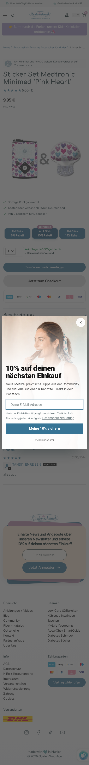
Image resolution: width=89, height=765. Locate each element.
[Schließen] (80, 322)
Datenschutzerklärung (58, 418)
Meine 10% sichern (44, 428)
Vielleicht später (44, 440)
